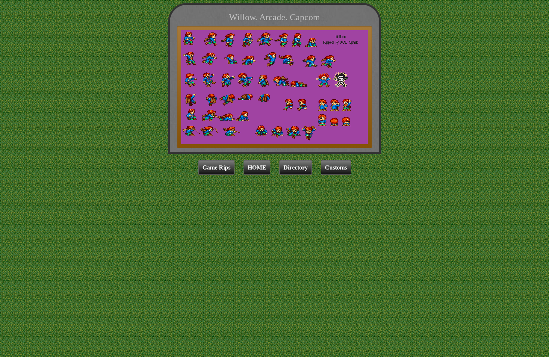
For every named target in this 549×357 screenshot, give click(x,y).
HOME (257, 167)
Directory (295, 167)
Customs (336, 167)
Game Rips (216, 167)
